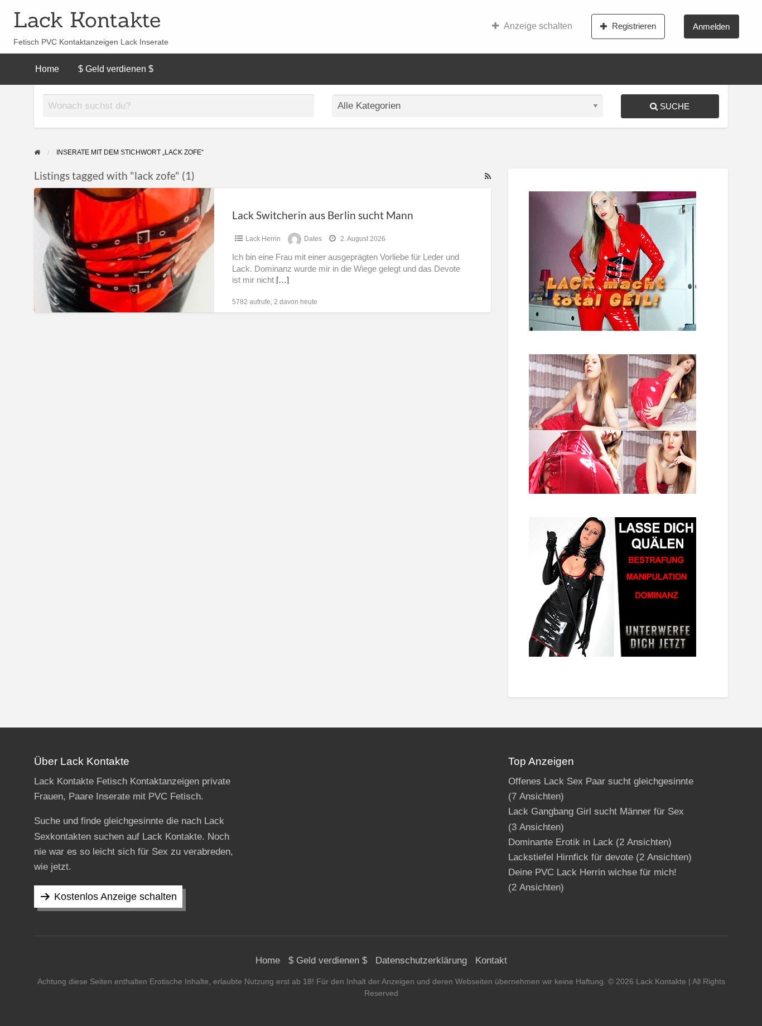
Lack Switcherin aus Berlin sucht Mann (322, 215)
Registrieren (634, 26)
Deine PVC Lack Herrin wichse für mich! (592, 872)
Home (47, 69)
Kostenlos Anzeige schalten (115, 896)
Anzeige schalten (538, 26)
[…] (282, 280)
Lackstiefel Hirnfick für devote (570, 857)
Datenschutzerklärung (421, 960)
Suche (673, 106)
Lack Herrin (263, 239)
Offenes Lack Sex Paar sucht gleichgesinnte (600, 781)
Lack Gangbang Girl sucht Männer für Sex (596, 811)
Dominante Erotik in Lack (560, 842)
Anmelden (711, 26)
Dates (313, 239)
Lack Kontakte (87, 19)
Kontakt (491, 960)
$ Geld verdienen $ (115, 69)
